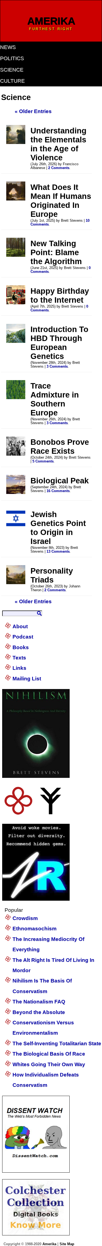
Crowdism (25, 918)
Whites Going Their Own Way (49, 1064)
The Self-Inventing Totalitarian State (57, 1043)
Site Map (67, 1244)
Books (21, 647)
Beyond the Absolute (39, 1012)
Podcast (23, 637)
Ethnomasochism (35, 928)
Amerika (49, 1244)
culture (12, 81)
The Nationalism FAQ (39, 1001)
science (11, 70)
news (8, 47)
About (20, 626)
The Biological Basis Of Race (49, 1054)
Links (19, 668)
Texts (19, 657)
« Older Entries (33, 111)
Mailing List (27, 678)
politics (12, 58)
